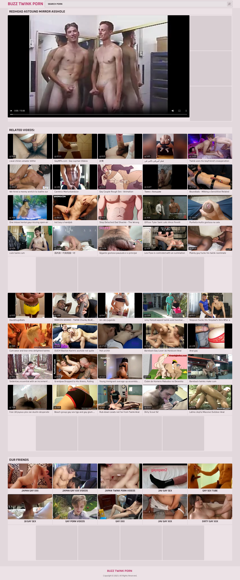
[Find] (229, 4)
